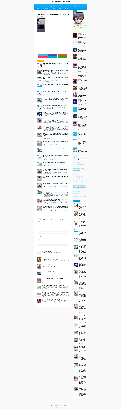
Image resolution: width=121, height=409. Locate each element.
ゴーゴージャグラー (76, 171)
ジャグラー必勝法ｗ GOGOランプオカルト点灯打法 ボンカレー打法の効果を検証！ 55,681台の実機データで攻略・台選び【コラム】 (82, 380)
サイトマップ (53, 8)
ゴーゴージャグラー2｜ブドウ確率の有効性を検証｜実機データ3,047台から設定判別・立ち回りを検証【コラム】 (82, 142)
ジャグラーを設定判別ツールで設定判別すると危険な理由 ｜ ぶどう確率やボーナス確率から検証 (82, 357)
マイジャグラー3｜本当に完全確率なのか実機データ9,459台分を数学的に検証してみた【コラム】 (82, 341)
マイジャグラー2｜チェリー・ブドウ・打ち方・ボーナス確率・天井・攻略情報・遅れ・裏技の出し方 (82, 58)
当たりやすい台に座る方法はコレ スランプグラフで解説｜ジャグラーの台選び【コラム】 (82, 325)
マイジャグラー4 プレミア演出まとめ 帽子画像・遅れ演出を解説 (82, 50)
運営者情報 (60, 8)
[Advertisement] (53, 42)
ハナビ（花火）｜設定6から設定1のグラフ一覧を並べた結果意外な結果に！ (82, 88)
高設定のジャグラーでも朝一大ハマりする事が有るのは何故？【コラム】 (82, 43)
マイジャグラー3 (83, 188)
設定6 (74, 196)
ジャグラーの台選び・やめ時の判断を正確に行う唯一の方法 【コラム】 (55, 91)
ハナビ (82, 179)
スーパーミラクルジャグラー (77, 176)
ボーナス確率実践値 (80, 186)
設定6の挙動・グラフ (76, 6)
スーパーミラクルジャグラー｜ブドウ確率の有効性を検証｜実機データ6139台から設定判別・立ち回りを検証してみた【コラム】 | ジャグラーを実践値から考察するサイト (55, 192)
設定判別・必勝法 (53, 6)
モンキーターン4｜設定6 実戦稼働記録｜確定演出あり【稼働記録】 (82, 95)
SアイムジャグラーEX (76, 162)
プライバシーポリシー (68, 8)
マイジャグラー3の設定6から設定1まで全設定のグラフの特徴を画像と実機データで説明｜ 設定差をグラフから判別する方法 (82, 309)
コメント (39, 221)
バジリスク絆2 (75, 181)
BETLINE (60, 401)
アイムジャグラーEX (76, 167)
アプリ (82, 167)
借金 (74, 191)
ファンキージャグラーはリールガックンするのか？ (82, 134)
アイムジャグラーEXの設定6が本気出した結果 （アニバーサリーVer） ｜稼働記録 (82, 349)
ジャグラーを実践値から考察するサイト (60, 1)
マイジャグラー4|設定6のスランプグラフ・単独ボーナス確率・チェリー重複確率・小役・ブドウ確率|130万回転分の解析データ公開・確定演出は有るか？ (55, 207)
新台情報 (38, 8)
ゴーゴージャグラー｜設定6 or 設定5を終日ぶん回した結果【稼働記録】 (55, 148)
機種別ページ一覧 (45, 6)
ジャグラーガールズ (76, 174)
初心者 (82, 191)
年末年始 (81, 193)
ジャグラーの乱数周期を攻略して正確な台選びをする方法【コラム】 (54, 162)
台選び (38, 6)
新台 (85, 193)
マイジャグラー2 (76, 188)
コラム (84, 169)
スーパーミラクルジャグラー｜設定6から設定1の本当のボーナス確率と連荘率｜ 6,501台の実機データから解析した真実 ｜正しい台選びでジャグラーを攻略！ (55, 134)
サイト (39, 239)
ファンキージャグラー (82, 181)
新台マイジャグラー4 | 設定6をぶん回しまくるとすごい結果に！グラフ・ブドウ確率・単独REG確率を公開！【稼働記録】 (82, 274)
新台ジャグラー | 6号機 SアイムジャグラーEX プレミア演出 (52, 299)
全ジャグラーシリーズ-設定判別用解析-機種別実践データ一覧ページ (54, 112)
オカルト (74, 169)
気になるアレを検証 (68, 6)
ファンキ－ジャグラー (76, 184)
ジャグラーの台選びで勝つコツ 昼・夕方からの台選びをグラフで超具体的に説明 (82, 224)
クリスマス (79, 169)
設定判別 (79, 196)
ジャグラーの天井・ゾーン (60, 6)
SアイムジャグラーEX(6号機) (77, 164)
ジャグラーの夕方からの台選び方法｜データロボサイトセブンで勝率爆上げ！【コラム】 (82, 232)
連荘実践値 (84, 196)
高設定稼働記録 (45, 8)
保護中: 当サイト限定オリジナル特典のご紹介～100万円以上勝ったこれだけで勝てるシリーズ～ (82, 206)
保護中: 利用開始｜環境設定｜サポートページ (50, 251)
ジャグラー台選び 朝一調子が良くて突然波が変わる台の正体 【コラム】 (55, 105)
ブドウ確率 (83, 184)
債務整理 (78, 191)
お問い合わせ (76, 8)
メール (39, 236)
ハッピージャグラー (76, 179)
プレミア (74, 186)
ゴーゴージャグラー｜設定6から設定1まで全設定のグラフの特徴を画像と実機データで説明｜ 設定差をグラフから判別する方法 (82, 285)
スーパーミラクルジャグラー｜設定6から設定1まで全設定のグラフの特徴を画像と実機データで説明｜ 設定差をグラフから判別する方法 (82, 249)
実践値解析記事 (76, 193)
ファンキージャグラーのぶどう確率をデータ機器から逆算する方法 (82, 109)
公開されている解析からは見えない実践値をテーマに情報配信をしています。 (60, 405)
